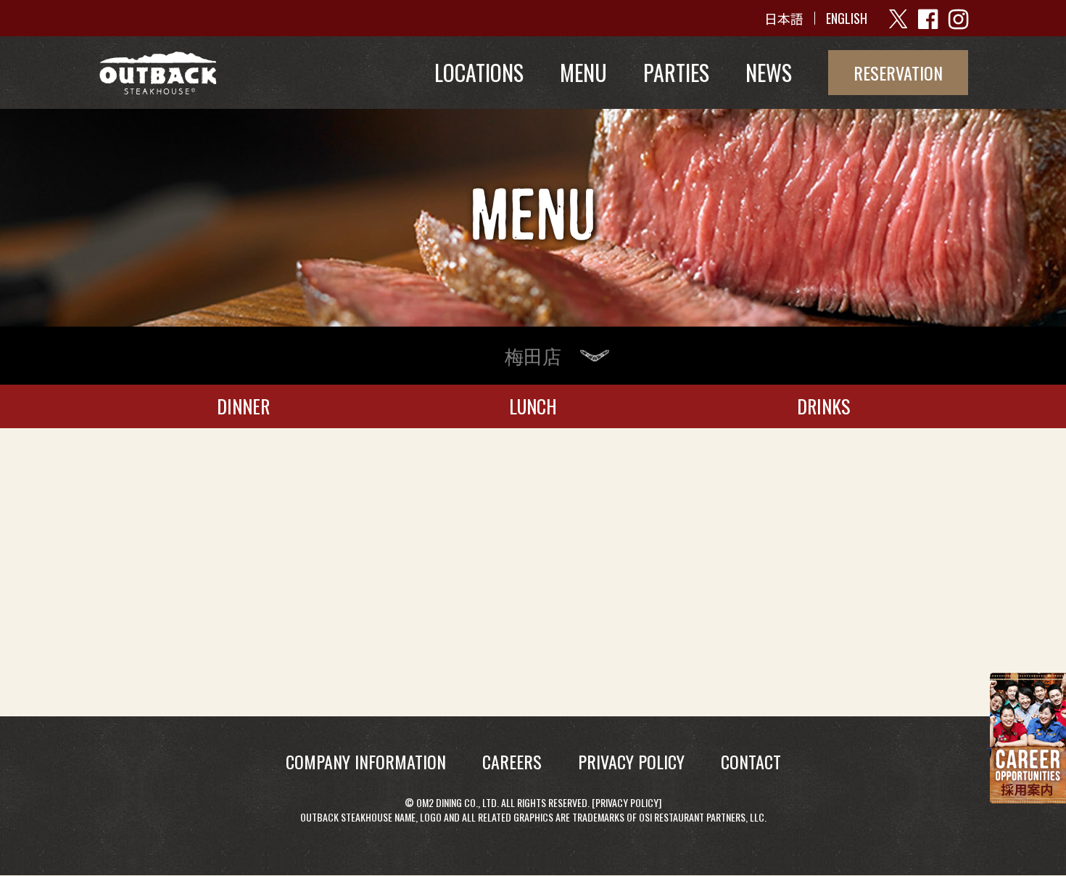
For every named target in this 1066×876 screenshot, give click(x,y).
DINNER (243, 406)
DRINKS (823, 406)
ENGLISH (846, 18)
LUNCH (533, 406)
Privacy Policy (626, 802)
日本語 (783, 18)
